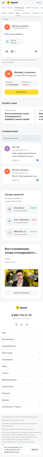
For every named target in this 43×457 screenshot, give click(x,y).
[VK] (16, 324)
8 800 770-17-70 (22, 315)
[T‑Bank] (12, 3)
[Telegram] (27, 324)
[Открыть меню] (3, 2)
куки (20, 447)
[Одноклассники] (21, 324)
